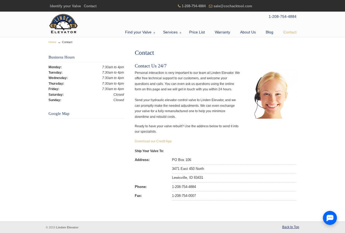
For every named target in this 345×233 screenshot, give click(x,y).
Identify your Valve (65, 6)
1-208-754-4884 (194, 6)
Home (52, 42)
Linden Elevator (63, 24)
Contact (90, 6)
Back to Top (290, 227)
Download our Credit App (153, 141)
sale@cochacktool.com (232, 6)
